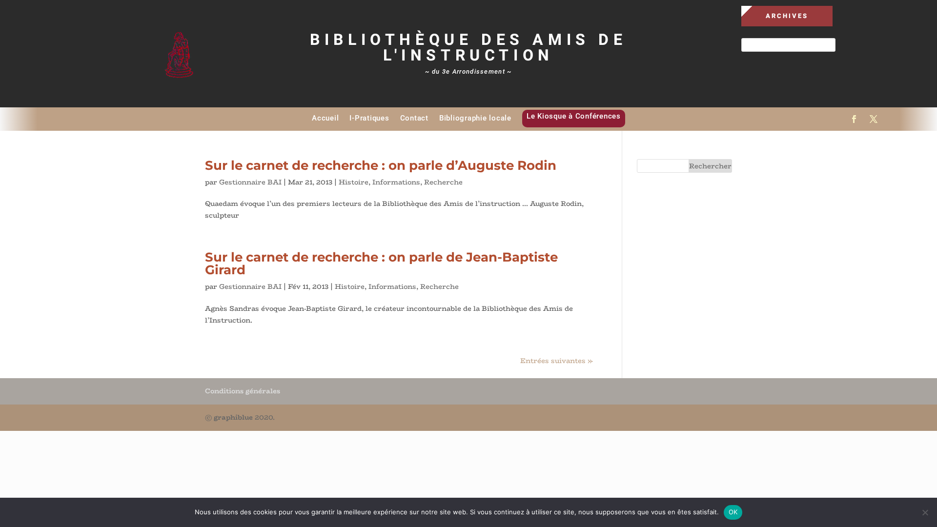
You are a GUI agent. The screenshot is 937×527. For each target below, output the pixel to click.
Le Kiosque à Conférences (574, 116)
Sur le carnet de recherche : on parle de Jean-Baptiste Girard (381, 263)
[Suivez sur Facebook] (854, 119)
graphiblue (233, 417)
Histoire (353, 182)
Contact (414, 118)
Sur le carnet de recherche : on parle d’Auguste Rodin (380, 165)
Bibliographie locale (475, 118)
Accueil (325, 118)
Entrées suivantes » (556, 360)
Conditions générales (242, 390)
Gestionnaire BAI (250, 182)
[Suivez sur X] (873, 119)
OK (733, 512)
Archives (787, 15)
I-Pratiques (369, 118)
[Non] (925, 512)
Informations (396, 182)
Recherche (443, 182)
